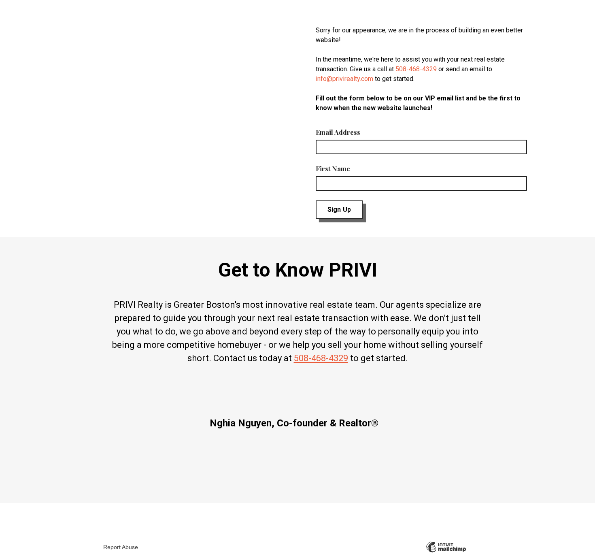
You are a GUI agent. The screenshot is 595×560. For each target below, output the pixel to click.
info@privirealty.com (344, 79)
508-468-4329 (416, 69)
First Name (333, 168)
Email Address (338, 132)
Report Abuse (120, 547)
